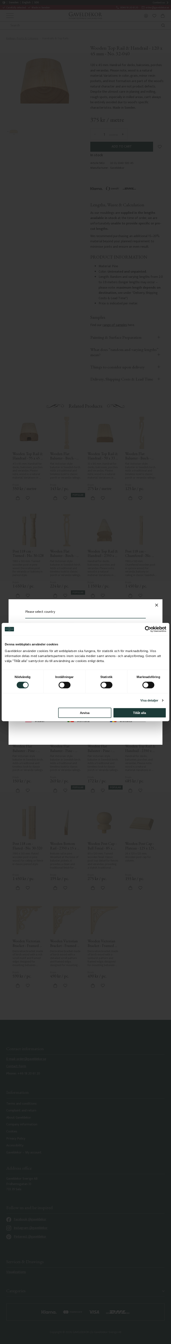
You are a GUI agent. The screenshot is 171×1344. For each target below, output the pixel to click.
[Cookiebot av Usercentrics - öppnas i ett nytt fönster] (148, 629)
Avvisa (84, 712)
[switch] (64, 685)
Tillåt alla (139, 712)
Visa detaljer (149, 700)
